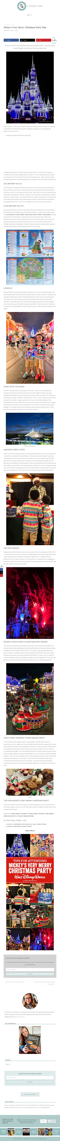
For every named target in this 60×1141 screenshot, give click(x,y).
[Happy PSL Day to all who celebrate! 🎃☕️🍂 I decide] (11, 1131)
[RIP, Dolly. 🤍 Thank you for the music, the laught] (3, 1131)
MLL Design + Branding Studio (39, 1138)
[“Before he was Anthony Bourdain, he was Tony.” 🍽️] (26, 1131)
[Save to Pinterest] (1, 575)
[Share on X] (1, 572)
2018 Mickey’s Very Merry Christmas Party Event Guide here (28, 214)
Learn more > (21, 1017)
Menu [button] (31, 15)
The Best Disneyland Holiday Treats (19, 826)
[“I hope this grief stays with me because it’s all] (41, 1131)
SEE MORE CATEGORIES (30, 1094)
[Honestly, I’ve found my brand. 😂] (33, 1131)
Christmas (7, 30)
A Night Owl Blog (30, 6)
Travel (16, 30)
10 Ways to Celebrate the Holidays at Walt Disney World (27, 824)
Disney (12, 30)
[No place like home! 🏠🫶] (56, 1131)
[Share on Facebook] (1, 569)
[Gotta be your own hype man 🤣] (18, 1131)
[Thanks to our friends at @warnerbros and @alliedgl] (48, 1131)
